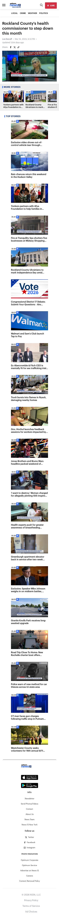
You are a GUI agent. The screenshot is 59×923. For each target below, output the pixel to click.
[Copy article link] (18, 47)
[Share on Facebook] (11, 47)
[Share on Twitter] (14, 47)
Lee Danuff (7, 39)
